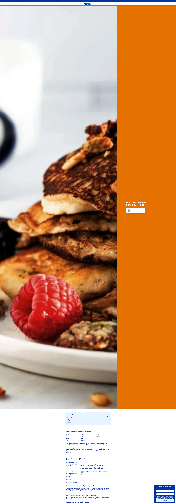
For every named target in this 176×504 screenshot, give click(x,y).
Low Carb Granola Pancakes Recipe (78, 432)
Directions (69, 420)
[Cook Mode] (71, 452)
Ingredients (69, 419)
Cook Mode (67, 452)
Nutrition (69, 422)
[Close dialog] (174, 486)
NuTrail (73, 444)
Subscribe (165, 500)
